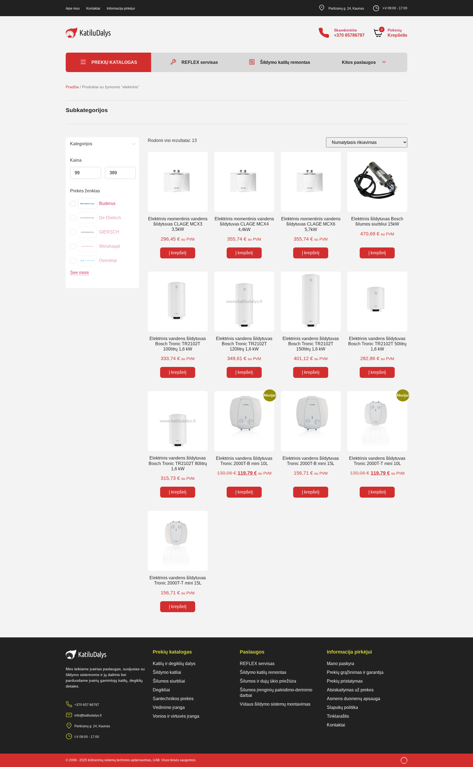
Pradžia (72, 87)
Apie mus (73, 8)
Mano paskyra (340, 663)
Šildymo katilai (167, 672)
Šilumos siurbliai (169, 681)
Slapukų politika (342, 707)
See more (79, 272)
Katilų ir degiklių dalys (174, 663)
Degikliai (161, 690)
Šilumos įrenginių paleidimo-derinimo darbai (276, 693)
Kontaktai (93, 8)
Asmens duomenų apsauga (353, 698)
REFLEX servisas (257, 663)
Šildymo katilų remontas (263, 672)
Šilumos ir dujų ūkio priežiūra (268, 681)
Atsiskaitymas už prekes (350, 690)
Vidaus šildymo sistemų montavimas (275, 704)
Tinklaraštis (338, 716)
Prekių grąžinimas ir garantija (355, 672)
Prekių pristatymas (345, 681)
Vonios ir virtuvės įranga (176, 716)
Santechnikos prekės (173, 698)
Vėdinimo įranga (169, 707)
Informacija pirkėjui (121, 8)
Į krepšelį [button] (177, 252)
